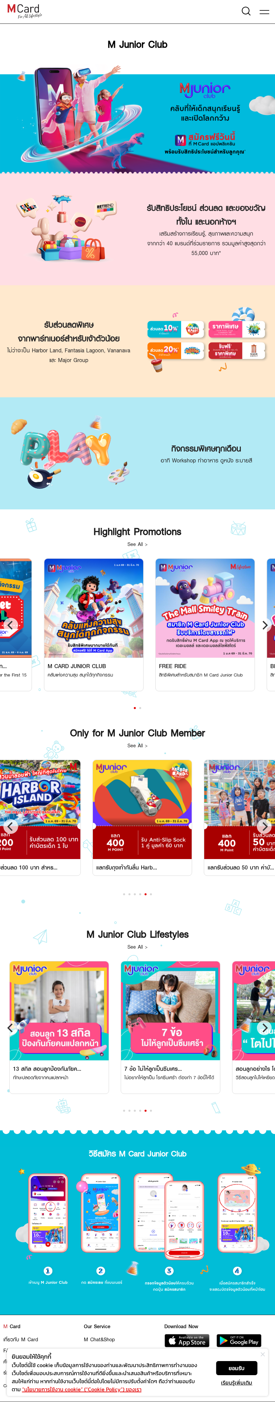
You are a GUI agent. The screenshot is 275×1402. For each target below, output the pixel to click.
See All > (137, 544)
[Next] (264, 625)
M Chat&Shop (99, 1339)
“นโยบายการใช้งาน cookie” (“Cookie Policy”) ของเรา (82, 1389)
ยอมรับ (236, 1368)
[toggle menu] (266, 11)
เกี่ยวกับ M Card (20, 1339)
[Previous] (10, 625)
